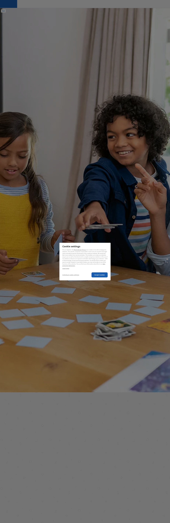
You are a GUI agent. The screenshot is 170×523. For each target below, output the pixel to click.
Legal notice (65, 268)
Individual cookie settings (70, 275)
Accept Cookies (99, 275)
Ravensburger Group (80, 250)
